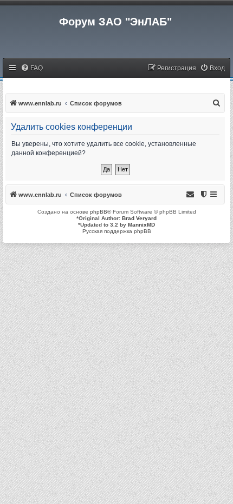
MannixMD (141, 225)
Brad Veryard (139, 218)
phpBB (98, 212)
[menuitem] (32, 68)
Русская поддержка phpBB (116, 231)
